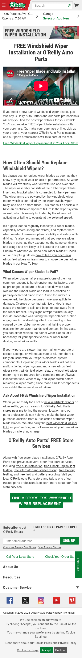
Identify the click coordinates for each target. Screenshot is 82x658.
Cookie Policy (43, 643)
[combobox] (52, 5)
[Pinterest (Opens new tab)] (72, 600)
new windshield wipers (59, 402)
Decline (60, 650)
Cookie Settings (27, 650)
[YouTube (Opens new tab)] (56, 600)
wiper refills (10, 406)
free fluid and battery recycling (40, 474)
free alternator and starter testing (36, 470)
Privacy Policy (67, 643)
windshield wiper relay (35, 370)
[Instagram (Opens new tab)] (41, 600)
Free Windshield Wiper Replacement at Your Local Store (40, 143)
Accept (46, 650)
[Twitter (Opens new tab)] (25, 600)
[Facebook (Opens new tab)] (10, 600)
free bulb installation (29, 466)
